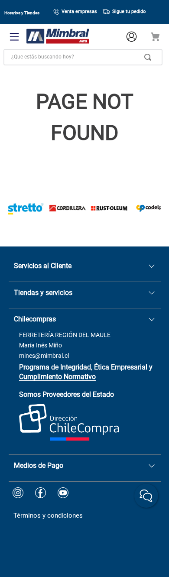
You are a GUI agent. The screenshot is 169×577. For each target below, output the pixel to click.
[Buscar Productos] (149, 57)
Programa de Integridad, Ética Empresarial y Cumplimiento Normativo (86, 372)
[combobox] (82, 57)
